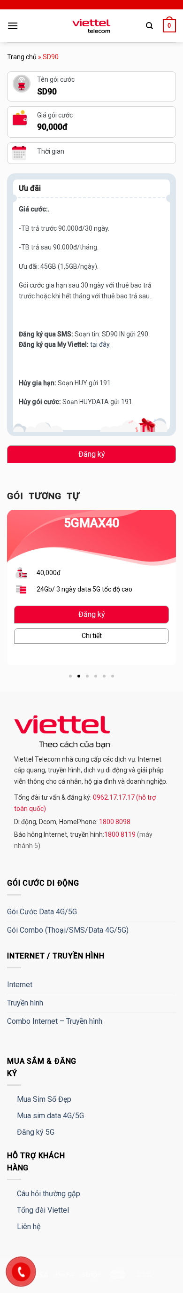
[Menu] (12, 25)
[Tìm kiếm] (149, 26)
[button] (70, 676)
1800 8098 (114, 822)
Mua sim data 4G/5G (50, 1115)
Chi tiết (92, 635)
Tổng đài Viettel (43, 1210)
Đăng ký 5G (35, 1132)
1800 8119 (120, 834)
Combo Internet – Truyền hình (54, 1021)
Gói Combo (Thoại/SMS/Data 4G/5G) (68, 930)
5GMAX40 (92, 523)
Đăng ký (91, 454)
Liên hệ (28, 1226)
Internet (19, 984)
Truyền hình (25, 1002)
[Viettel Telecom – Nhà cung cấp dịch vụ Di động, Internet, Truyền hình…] (91, 26)
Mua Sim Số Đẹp (44, 1099)
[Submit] (158, 54)
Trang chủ (22, 57)
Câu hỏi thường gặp (48, 1193)
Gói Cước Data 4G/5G (42, 911)
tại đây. (100, 344)
